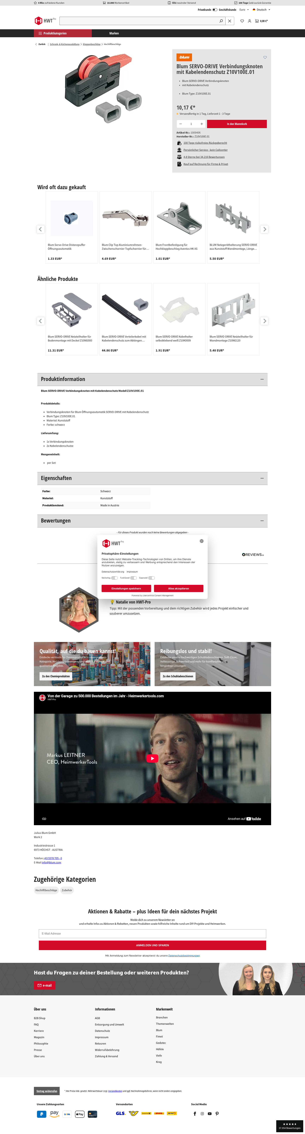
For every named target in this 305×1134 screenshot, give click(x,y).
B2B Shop (39, 1018)
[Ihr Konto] (249, 21)
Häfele (160, 1049)
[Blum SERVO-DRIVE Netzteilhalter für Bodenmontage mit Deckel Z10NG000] (71, 310)
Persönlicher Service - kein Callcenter (206, 150)
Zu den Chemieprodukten (56, 676)
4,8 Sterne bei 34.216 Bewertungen (204, 157)
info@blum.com (51, 863)
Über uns (39, 1056)
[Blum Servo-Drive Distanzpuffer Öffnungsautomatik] (71, 218)
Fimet (159, 1037)
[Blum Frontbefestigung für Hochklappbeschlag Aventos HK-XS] (179, 218)
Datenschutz (102, 1031)
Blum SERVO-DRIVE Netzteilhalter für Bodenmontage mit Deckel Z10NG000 (70, 339)
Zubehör (67, 890)
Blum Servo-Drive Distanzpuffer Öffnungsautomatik (66, 247)
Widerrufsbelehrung (107, 1050)
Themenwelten (165, 1024)
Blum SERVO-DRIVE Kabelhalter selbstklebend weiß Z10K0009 (174, 339)
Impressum (101, 1037)
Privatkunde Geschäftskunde (217, 10)
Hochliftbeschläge (46, 890)
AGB (97, 1018)
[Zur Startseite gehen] (45, 21)
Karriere (39, 1031)
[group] (72, 227)
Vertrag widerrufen (47, 1091)
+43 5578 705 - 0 (52, 858)
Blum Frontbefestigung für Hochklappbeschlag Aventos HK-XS (177, 247)
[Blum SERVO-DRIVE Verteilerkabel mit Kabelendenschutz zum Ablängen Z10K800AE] (125, 310)
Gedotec (161, 1043)
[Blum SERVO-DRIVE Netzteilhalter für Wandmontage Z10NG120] (233, 310)
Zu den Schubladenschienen (178, 676)
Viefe (159, 1056)
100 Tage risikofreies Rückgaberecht (205, 143)
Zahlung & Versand (106, 1056)
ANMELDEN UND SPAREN (152, 945)
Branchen (162, 1017)
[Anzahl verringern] (180, 124)
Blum (159, 1030)
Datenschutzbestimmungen (184, 955)
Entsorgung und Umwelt (109, 1025)
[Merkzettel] (242, 21)
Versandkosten (115, 1091)
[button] (289, 1126)
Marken (114, 33)
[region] (103, 87)
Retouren (100, 1044)
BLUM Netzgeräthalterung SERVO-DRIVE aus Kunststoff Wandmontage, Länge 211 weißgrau (233, 247)
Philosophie (41, 1044)
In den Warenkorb (237, 124)
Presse (38, 1050)
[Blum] (184, 57)
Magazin (39, 1037)
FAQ (36, 1025)
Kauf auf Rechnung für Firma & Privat (206, 164)
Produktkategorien (55, 33)
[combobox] (138, 21)
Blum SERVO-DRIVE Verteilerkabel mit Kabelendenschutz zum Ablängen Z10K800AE (124, 339)
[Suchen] (221, 21)
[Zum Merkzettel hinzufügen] (265, 57)
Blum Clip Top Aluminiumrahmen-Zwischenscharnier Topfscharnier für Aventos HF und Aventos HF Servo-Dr (124, 247)
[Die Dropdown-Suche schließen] (229, 21)
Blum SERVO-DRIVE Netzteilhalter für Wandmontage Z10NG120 (231, 339)
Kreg (159, 1062)
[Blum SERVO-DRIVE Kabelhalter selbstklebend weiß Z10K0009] (179, 310)
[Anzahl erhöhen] (202, 124)
